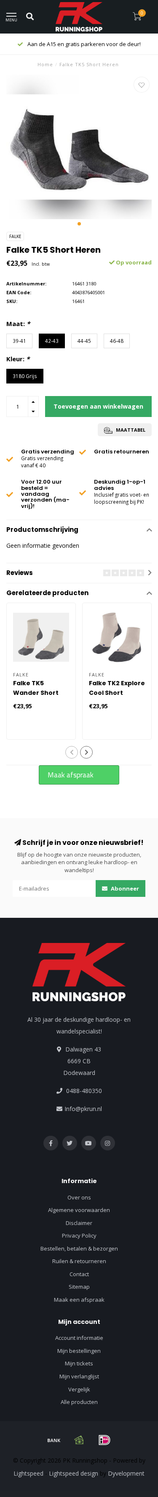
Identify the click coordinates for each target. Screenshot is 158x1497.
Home (45, 64)
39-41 (19, 340)
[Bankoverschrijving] (53, 1440)
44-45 (84, 340)
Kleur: (17, 359)
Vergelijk (79, 1389)
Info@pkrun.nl (83, 1109)
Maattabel (130, 430)
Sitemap (79, 1286)
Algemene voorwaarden (79, 1210)
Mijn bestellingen (79, 1351)
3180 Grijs (25, 376)
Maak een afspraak (79, 1299)
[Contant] (79, 1440)
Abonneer (124, 888)
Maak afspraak (71, 774)
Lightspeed (28, 1473)
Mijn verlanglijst (79, 1376)
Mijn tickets (79, 1363)
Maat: (18, 323)
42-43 (52, 340)
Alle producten (79, 1402)
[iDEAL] (104, 1440)
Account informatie (79, 1338)
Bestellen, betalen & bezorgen (79, 1248)
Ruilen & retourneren (79, 1261)
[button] (79, 223)
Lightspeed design (73, 1473)
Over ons (79, 1197)
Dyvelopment (126, 1473)
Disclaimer (79, 1223)
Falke (15, 236)
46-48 (116, 340)
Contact (79, 1274)
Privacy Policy (79, 1235)
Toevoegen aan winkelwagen (98, 406)
